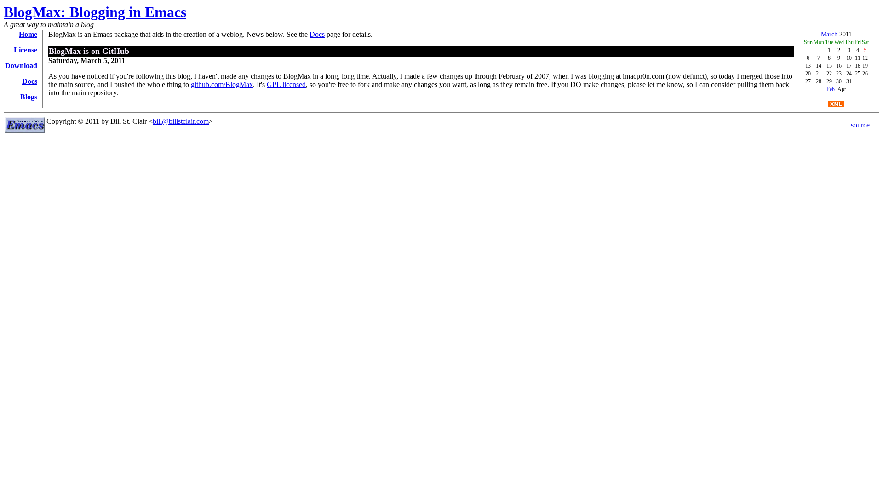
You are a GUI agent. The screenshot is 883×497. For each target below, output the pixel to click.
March (829, 34)
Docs (29, 81)
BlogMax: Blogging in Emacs (95, 12)
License (25, 50)
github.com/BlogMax (222, 84)
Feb (830, 89)
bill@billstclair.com (181, 121)
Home (28, 34)
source (860, 125)
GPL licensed (286, 84)
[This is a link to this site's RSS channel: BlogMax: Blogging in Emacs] (836, 105)
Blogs (28, 97)
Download (21, 65)
